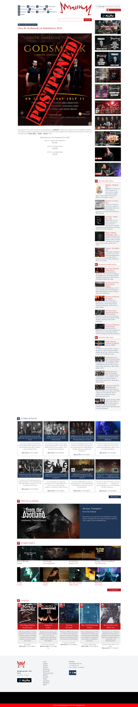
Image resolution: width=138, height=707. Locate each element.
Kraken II (48, 626)
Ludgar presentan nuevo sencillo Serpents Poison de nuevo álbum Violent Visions (56, 438)
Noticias (32, 7)
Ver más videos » (114, 590)
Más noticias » (115, 497)
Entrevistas (51, 7)
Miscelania (53, 12)
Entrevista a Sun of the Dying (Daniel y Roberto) (112, 284)
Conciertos (42, 12)
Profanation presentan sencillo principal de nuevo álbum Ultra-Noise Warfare (30, 475)
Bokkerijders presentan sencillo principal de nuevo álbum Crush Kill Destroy (82, 476)
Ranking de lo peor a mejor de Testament (111, 372)
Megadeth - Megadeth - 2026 (112, 186)
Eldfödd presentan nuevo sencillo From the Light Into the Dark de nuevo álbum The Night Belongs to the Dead (82, 438)
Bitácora (49, 9)
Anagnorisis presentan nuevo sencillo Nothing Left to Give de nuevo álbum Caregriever (56, 476)
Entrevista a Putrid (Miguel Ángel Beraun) (112, 311)
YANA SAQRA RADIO (115, 10)
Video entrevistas (36, 9)
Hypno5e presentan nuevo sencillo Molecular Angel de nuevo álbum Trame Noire (30, 438)
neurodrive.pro (80, 705)
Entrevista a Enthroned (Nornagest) (112, 297)
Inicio (44, 662)
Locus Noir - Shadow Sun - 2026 (111, 217)
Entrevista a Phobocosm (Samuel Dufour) (112, 325)
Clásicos (41, 7)
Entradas (54, 142)
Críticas (23, 7)
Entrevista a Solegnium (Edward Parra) (112, 269)
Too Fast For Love (110, 626)
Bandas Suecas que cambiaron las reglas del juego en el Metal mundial (107, 344)
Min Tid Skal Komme (89, 626)
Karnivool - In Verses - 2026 (112, 202)
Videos (32, 12)
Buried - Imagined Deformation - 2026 (111, 233)
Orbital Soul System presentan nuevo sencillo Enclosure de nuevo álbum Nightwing (108, 438)
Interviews (24, 9)
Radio (23, 14)
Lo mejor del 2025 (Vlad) (112, 399)
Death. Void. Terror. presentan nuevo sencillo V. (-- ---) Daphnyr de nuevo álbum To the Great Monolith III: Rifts (108, 476)
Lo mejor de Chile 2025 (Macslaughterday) (112, 386)
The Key (69, 626)
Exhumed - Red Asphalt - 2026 (112, 249)
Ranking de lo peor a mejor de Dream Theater (112, 358)
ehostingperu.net (63, 705)
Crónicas (23, 12)
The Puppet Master (27, 626)
